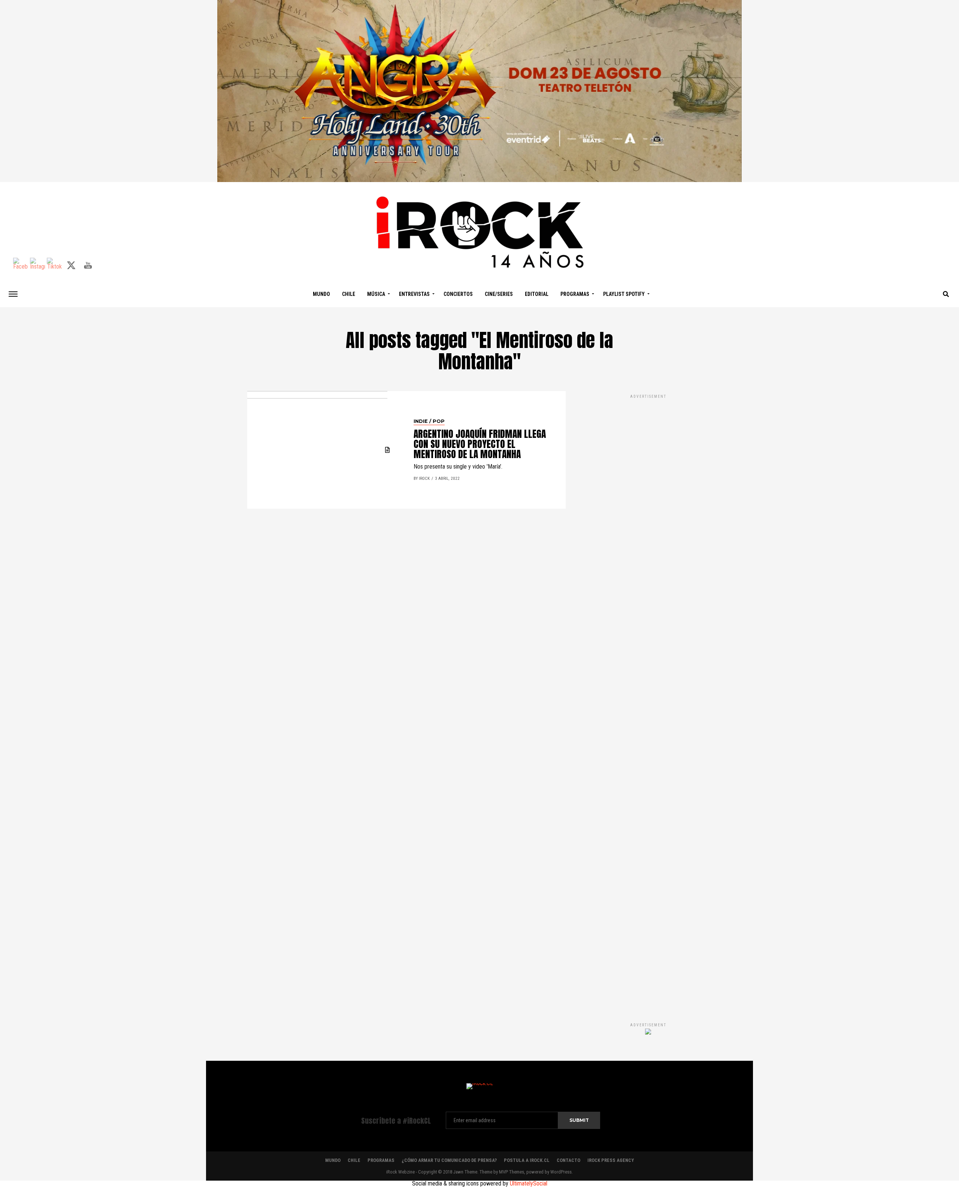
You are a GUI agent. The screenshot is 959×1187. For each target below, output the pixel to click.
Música (376, 294)
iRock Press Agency (610, 1160)
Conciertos (458, 294)
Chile (348, 294)
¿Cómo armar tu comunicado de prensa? (449, 1160)
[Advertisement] (648, 700)
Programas (574, 294)
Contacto (568, 1160)
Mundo (321, 294)
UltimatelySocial (528, 1183)
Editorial (536, 294)
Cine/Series (499, 294)
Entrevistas (414, 294)
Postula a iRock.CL (527, 1160)
